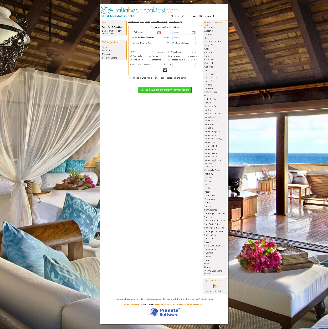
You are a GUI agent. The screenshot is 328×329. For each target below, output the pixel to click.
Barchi (207, 38)
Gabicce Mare (210, 91)
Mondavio (209, 124)
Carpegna (208, 56)
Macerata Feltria (211, 106)
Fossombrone (210, 77)
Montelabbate (210, 156)
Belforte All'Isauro (212, 41)
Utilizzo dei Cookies (206, 299)
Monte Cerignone (212, 131)
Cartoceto (209, 59)
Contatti (185, 16)
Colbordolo (209, 66)
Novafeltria (209, 166)
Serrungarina (210, 249)
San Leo (208, 217)
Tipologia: (133, 37)
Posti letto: (167, 37)
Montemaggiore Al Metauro (212, 161)
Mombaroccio (210, 120)
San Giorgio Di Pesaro (214, 213)
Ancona (105, 47)
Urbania (208, 263)
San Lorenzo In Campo (214, 220)
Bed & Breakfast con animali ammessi (111, 32)
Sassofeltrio (209, 242)
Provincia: (134, 42)
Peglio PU (208, 173)
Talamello (208, 252)
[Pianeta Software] (164, 317)
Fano (206, 70)
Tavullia (207, 260)
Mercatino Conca (212, 117)
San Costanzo (210, 209)
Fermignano (209, 74)
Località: (166, 42)
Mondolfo (208, 127)
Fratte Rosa (209, 81)
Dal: (135, 32)
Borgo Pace (209, 45)
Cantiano (208, 52)
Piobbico (208, 202)
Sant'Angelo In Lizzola (214, 227)
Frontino (208, 84)
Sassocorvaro (210, 238)
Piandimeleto (210, 195)
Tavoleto (208, 256)
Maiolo (207, 109)
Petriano (208, 188)
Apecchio (208, 30)
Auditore (208, 34)
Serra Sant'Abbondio (213, 245)
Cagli (206, 48)
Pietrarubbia (210, 199)
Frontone (208, 88)
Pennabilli (208, 177)
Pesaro (207, 184)
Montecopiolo (210, 145)
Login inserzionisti (212, 291)
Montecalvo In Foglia (213, 138)
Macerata (106, 54)
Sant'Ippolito (210, 234)
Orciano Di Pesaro (212, 170)
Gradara (208, 95)
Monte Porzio (210, 135)
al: (171, 32)
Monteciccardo (211, 142)
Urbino (207, 267)
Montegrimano (211, 153)
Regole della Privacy (187, 299)
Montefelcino (210, 149)
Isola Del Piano (211, 99)
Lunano (207, 102)
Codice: (133, 64)
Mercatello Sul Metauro (215, 113)
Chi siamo (175, 16)
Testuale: (167, 64)
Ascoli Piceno (108, 50)
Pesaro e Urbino (109, 57)
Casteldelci (209, 63)
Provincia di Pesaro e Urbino (214, 272)
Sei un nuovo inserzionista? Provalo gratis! (165, 89)
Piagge (207, 191)
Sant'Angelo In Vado (213, 231)
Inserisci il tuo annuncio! (203, 16)
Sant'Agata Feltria (212, 224)
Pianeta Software (147, 304)
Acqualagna (209, 27)
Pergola (207, 181)
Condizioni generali (169, 299)
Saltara (207, 206)
